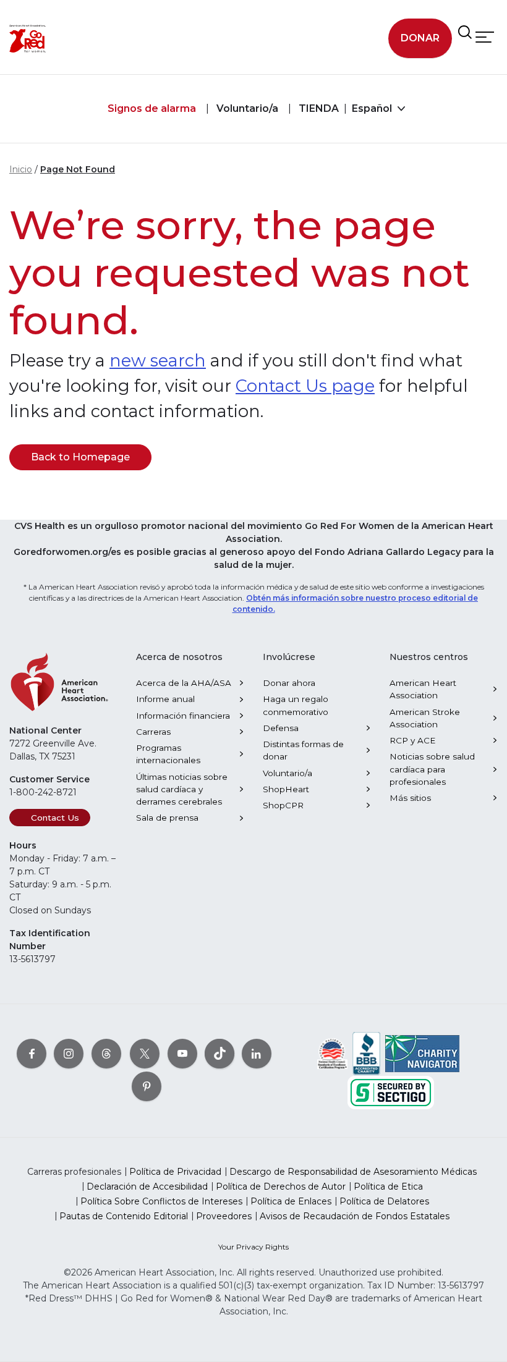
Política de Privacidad (175, 1171)
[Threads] (106, 1053)
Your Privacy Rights (253, 1246)
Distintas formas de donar (303, 750)
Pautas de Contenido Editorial (123, 1216)
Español (373, 108)
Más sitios (410, 798)
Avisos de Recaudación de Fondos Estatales (354, 1216)
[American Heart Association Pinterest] (146, 1086)
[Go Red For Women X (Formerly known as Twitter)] (144, 1053)
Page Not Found (77, 169)
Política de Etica (388, 1186)
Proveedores (224, 1216)
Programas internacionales (168, 754)
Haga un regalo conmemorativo (295, 705)
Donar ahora (289, 683)
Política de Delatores (384, 1201)
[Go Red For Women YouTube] (182, 1053)
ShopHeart (286, 789)
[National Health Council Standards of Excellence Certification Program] (332, 1053)
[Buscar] (465, 32)
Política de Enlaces (290, 1201)
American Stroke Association (425, 718)
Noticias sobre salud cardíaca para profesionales (432, 769)
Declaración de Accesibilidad (147, 1186)
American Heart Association (423, 689)
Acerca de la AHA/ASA (183, 683)
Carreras (153, 732)
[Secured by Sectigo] (390, 1091)
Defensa (281, 728)
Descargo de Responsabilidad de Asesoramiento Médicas (353, 1171)
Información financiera (183, 716)
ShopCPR (283, 805)
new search (157, 360)
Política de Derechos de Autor (281, 1186)
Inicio (20, 169)
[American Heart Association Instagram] (69, 1053)
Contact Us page (305, 386)
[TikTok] (219, 1053)
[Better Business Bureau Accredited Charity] (366, 1053)
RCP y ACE (412, 740)
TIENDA (317, 108)
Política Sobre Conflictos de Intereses (161, 1201)
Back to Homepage (80, 457)
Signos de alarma (152, 108)
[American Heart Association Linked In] (257, 1053)
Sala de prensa (167, 818)
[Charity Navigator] (422, 1053)
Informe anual (165, 699)
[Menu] (485, 36)
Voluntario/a (246, 108)
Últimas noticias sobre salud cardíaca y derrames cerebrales (182, 789)
